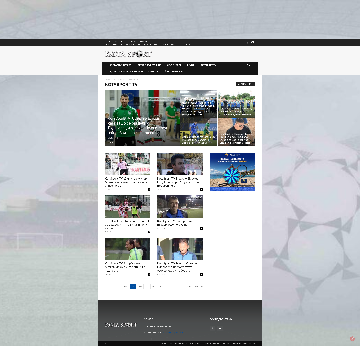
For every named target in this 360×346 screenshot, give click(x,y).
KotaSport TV (119, 79)
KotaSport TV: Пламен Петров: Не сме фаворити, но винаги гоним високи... (127, 224)
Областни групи (240, 343)
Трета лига (226, 343)
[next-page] (160, 286)
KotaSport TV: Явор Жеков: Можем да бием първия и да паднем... (125, 267)
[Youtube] (252, 42)
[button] (248, 65)
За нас (163, 343)
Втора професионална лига (207, 343)
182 (153, 286)
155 (125, 286)
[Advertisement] (84, 19)
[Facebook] (248, 42)
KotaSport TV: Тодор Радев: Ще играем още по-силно (178, 222)
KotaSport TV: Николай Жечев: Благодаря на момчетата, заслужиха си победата (178, 267)
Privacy (252, 343)
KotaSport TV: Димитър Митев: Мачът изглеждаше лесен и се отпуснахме (126, 182)
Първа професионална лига (181, 343)
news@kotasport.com (173, 332)
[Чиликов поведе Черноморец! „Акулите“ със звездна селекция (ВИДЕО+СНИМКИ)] (236, 104)
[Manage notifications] (352, 338)
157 (140, 286)
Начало (108, 79)
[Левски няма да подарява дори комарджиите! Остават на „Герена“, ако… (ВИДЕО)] (198, 132)
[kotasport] (128, 54)
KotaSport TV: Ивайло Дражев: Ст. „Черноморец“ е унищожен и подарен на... (179, 182)
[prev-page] (107, 286)
